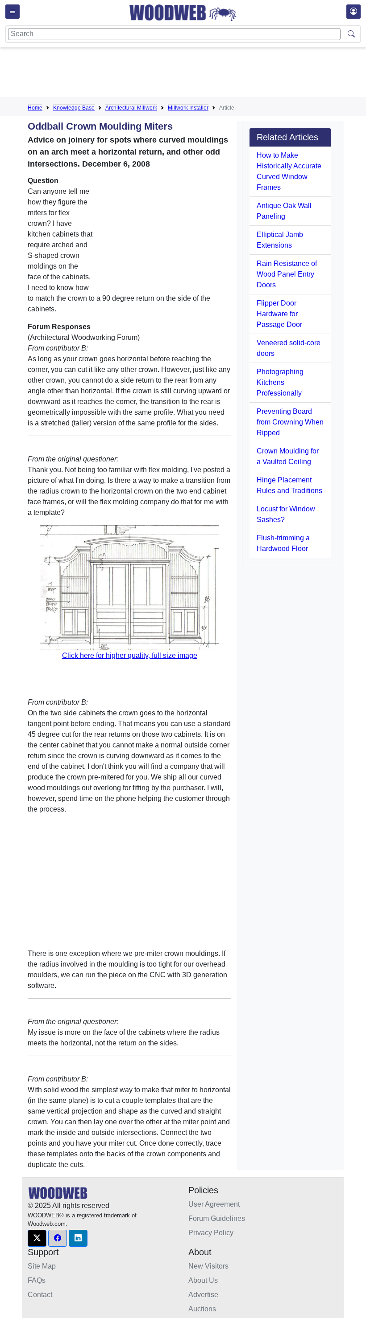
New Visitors (208, 1266)
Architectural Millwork (131, 108)
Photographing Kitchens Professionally (280, 382)
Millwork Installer (188, 108)
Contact (40, 1294)
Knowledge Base (74, 108)
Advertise (203, 1294)
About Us (203, 1280)
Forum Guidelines (216, 1218)
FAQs (37, 1280)
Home (35, 108)
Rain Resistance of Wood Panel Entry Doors (287, 274)
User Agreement (214, 1204)
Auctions (202, 1309)
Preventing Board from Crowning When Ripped (290, 422)
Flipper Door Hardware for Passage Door (279, 313)
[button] (37, 1238)
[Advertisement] (190, 74)
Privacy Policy (210, 1232)
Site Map (42, 1266)
